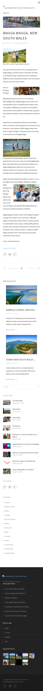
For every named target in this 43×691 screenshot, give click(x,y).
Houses (6, 540)
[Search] (38, 387)
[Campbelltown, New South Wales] (19, 662)
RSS (6, 642)
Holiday (6, 523)
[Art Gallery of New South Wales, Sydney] (31, 656)
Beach (6, 532)
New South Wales (23, 43)
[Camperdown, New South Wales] (25, 662)
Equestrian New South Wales (23, 470)
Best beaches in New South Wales (15, 611)
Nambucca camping (11, 598)
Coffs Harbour (8, 549)
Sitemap (7, 637)
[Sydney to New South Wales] (25, 656)
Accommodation (9, 553)
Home (7, 628)
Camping (7, 515)
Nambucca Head (9, 507)
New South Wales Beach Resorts (15, 593)
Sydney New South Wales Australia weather (21, 359)
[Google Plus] (14, 254)
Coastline (7, 536)
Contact (7, 633)
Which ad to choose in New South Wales (24, 436)
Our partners (17, 401)
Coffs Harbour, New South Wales (15, 602)
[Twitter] (10, 254)
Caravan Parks (8, 545)
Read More (10, 330)
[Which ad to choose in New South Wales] (5, 662)
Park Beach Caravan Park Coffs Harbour (17, 607)
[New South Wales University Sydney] (19, 656)
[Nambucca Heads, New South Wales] (21, 295)
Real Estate (8, 528)
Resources (16, 409)
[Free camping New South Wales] (12, 662)
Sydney (6, 511)
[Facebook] (4, 254)
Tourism (7, 502)
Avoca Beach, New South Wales (15, 589)
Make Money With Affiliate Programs (25, 444)
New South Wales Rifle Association (25, 453)
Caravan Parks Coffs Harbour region (16, 616)
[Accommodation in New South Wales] (20, 10)
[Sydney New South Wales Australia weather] (21, 344)
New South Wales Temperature (23, 461)
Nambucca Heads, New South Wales (21, 310)
